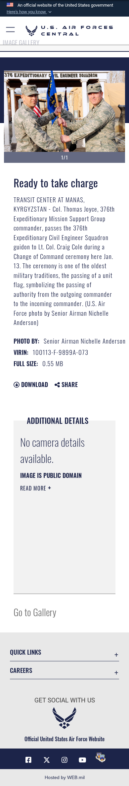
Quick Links (25, 652)
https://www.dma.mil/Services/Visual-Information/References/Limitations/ (60, 581)
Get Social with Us (64, 700)
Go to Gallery (35, 612)
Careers (21, 670)
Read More (34, 488)
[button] (30, 12)
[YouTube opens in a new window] (82, 760)
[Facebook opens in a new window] (28, 760)
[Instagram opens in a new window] (64, 760)
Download (34, 384)
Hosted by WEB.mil (65, 777)
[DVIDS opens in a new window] (101, 757)
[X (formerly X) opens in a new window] (47, 760)
